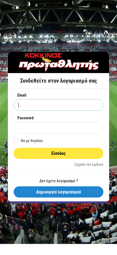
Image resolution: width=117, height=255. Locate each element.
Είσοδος (58, 153)
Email (21, 95)
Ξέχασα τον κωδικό (88, 164)
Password (25, 117)
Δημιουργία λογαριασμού (58, 192)
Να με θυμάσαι (32, 140)
